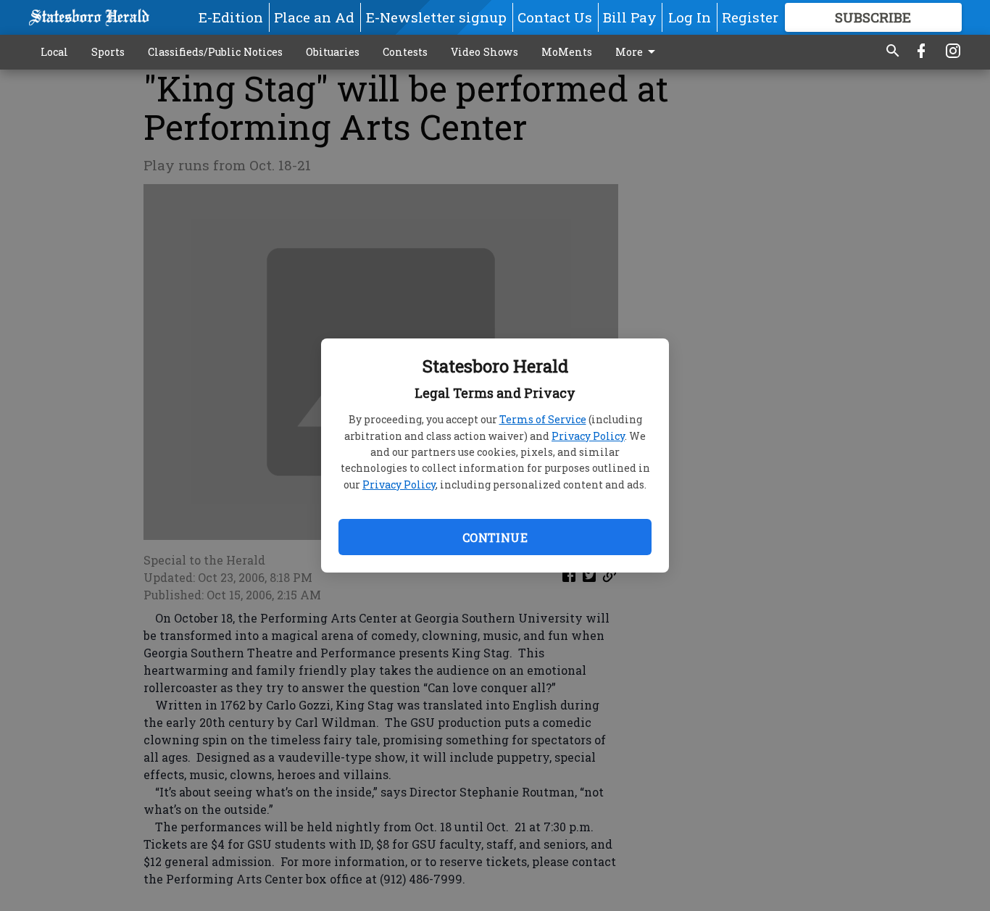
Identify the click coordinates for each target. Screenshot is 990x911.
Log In (689, 17)
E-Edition (231, 17)
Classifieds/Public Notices (215, 52)
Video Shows (484, 52)
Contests (405, 52)
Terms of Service (542, 419)
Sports (108, 52)
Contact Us (554, 17)
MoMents (566, 52)
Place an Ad (314, 17)
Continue (495, 537)
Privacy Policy (588, 436)
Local (54, 52)
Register (750, 17)
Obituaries (332, 52)
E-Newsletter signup (436, 17)
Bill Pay (630, 17)
